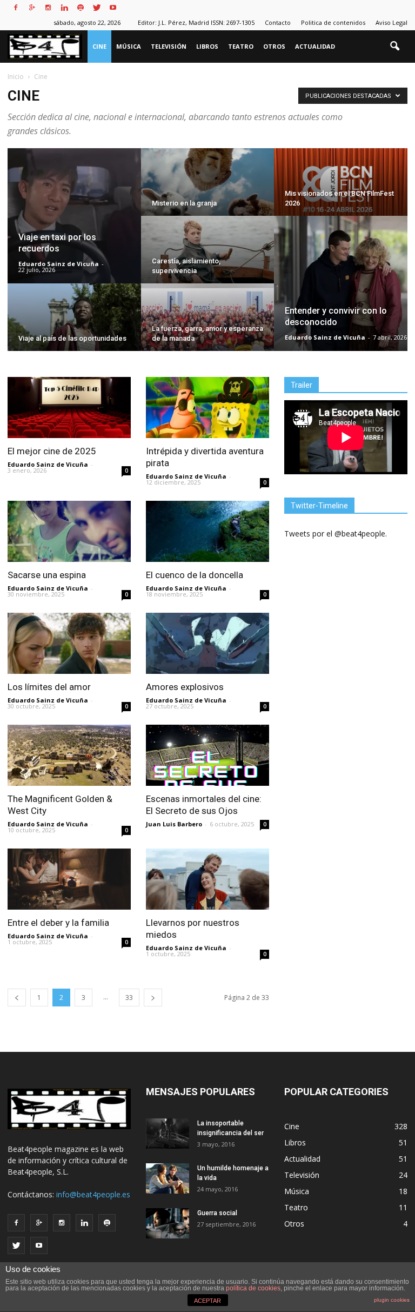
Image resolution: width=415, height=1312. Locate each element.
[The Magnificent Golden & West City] (69, 755)
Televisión (168, 46)
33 (129, 997)
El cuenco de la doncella (194, 574)
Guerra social (217, 1213)
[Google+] (32, 7)
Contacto (278, 22)
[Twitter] (97, 7)
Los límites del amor (49, 686)
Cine (99, 46)
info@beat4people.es (93, 1194)
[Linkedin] (64, 7)
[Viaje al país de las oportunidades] (74, 324)
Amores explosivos (185, 686)
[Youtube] (113, 7)
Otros (274, 46)
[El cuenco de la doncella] (207, 531)
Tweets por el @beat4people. (335, 533)
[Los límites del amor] (69, 643)
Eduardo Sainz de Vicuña (58, 264)
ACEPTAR (207, 1300)
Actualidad (315, 46)
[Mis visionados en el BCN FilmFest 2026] (340, 189)
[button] (394, 46)
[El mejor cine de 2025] (69, 407)
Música (128, 46)
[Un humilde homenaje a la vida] (167, 1178)
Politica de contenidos (333, 22)
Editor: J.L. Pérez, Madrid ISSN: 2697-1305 (196, 22)
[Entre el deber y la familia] (69, 879)
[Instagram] (48, 7)
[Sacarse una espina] (69, 531)
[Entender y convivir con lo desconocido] (340, 284)
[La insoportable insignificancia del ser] (167, 1133)
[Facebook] (16, 7)
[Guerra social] (167, 1223)
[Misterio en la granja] (208, 189)
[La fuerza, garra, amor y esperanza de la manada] (208, 324)
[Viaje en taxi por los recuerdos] (74, 216)
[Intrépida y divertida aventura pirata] (207, 407)
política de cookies (253, 1288)
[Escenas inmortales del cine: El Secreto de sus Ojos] (207, 755)
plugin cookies (392, 1300)
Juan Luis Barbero (174, 824)
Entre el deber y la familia (58, 922)
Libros (207, 46)
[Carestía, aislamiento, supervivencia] (208, 257)
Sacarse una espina (47, 574)
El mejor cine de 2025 (52, 451)
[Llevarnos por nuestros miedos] (207, 879)
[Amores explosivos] (207, 643)
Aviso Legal (391, 22)
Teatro (240, 46)
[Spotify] (80, 7)
